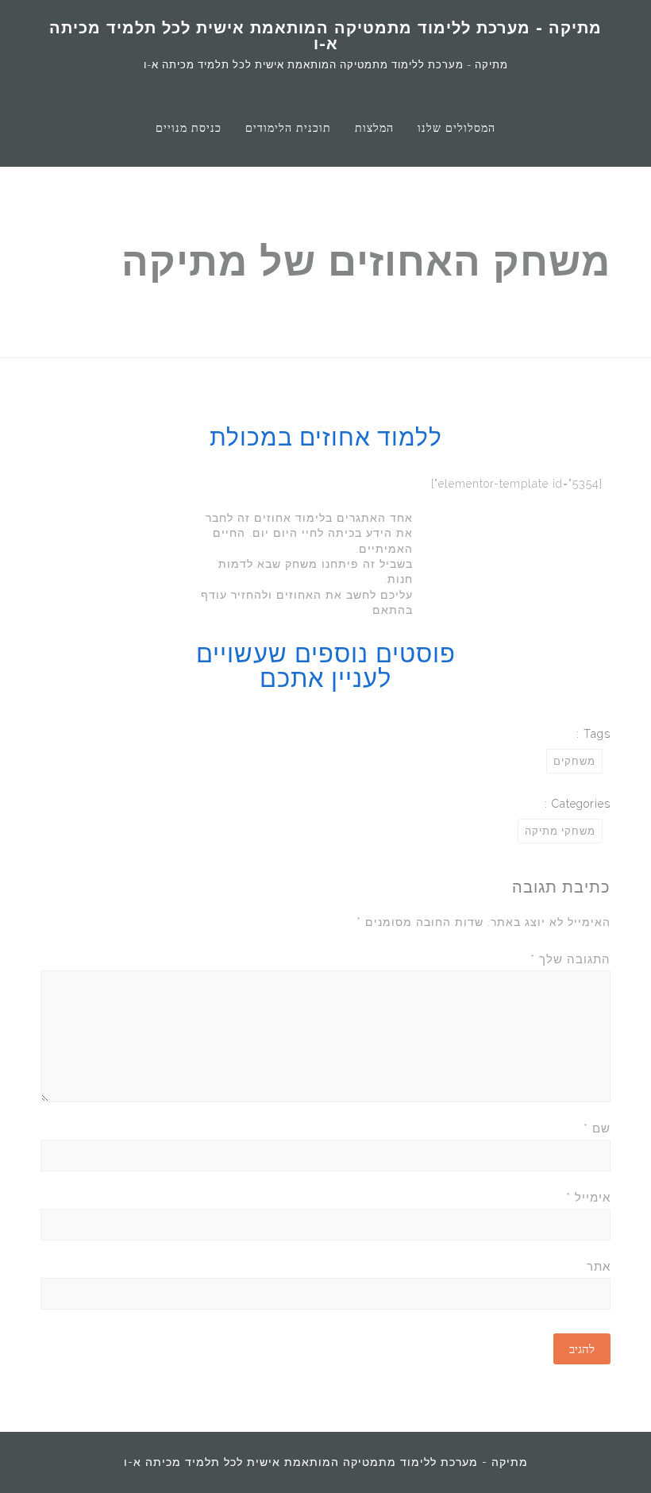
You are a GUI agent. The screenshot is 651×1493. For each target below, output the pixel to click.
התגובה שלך (570, 959)
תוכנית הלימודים (288, 128)
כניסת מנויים (188, 128)
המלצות (374, 128)
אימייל (588, 1197)
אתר (599, 1267)
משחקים (574, 761)
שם (597, 1128)
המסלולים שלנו (456, 128)
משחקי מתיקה (560, 831)
